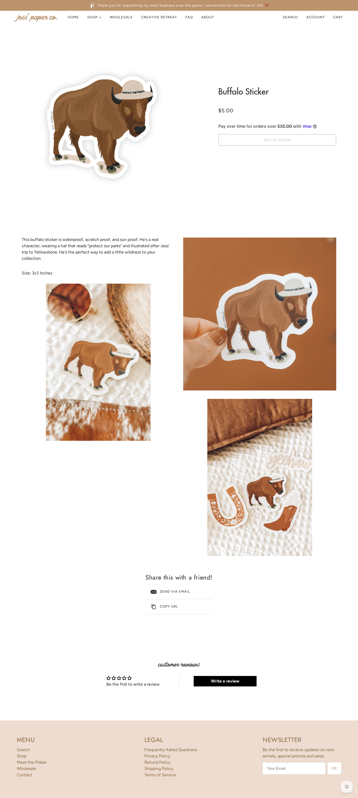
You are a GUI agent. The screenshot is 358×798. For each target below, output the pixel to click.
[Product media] (98, 362)
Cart (338, 17)
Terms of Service (160, 774)
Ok (334, 768)
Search (290, 17)
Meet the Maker (32, 762)
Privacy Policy (157, 755)
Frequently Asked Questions (170, 749)
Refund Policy (157, 762)
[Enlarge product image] (100, 121)
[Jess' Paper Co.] (35, 17)
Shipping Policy (158, 768)
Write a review (225, 681)
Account (315, 17)
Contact (24, 774)
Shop (21, 755)
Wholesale (26, 768)
